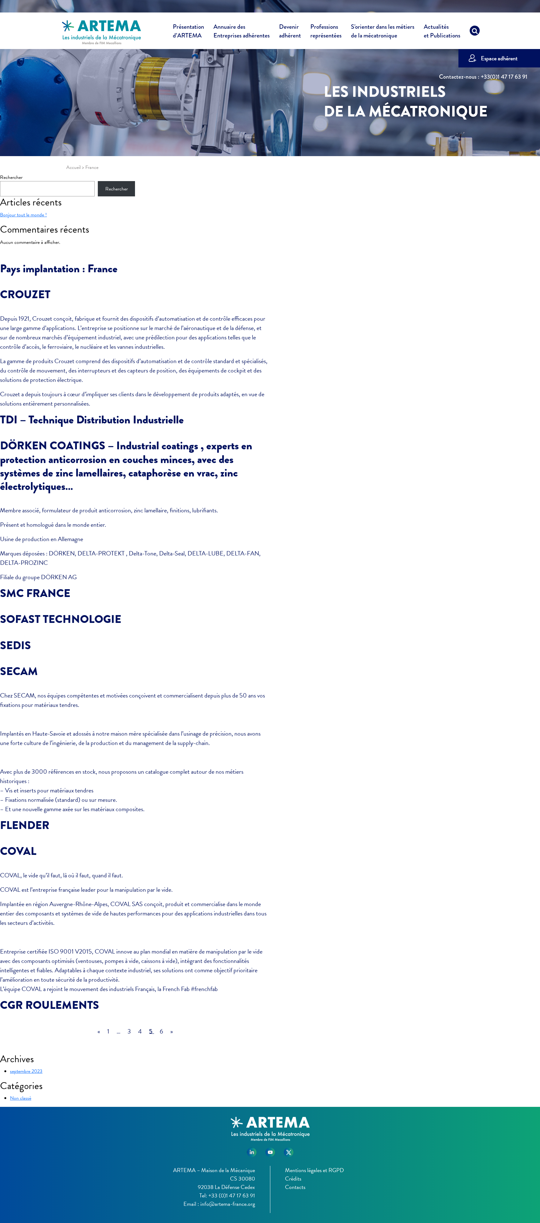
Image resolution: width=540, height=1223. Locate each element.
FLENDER (24, 825)
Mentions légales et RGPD (314, 1170)
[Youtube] (270, 1150)
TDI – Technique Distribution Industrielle (92, 420)
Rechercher (11, 177)
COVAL (18, 851)
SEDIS (15, 645)
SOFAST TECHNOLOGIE (60, 619)
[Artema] (101, 32)
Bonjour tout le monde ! (23, 215)
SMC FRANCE (35, 593)
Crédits (293, 1178)
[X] (288, 1150)
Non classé (20, 1098)
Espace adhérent (499, 58)
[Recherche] (475, 32)
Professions (326, 31)
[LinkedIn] (251, 1150)
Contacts (295, 1187)
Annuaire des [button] (241, 31)
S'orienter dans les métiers (382, 31)
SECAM (19, 671)
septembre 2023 (26, 1071)
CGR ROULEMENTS (49, 1005)
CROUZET (25, 294)
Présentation (188, 31)
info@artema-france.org (227, 1204)
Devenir (290, 31)
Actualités (442, 31)
